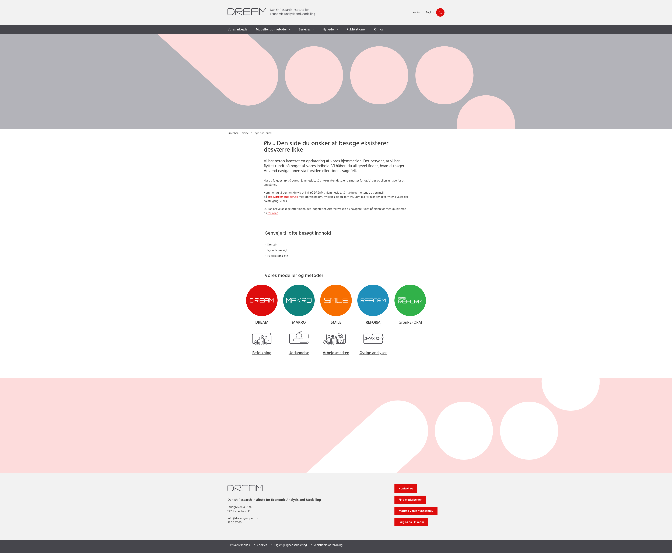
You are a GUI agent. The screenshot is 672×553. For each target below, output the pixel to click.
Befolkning (261, 353)
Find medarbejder (410, 500)
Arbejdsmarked (336, 353)
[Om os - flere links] (385, 29)
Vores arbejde (237, 29)
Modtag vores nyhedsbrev (416, 511)
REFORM (373, 322)
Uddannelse (299, 353)
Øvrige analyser (373, 353)
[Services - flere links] (312, 29)
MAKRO (299, 322)
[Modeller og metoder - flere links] (289, 29)
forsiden (273, 213)
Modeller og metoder (271, 29)
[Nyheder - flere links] (336, 29)
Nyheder (329, 29)
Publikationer (356, 29)
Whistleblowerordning (328, 545)
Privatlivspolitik (240, 545)
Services (305, 29)
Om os (379, 29)
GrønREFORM (410, 322)
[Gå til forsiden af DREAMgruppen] (319, 12)
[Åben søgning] (440, 12)
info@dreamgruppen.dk (283, 197)
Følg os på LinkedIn (411, 522)
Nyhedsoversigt (277, 250)
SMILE (336, 322)
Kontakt (272, 245)
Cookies (262, 545)
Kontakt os (406, 488)
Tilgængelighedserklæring (290, 545)
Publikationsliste (277, 256)
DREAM (261, 322)
